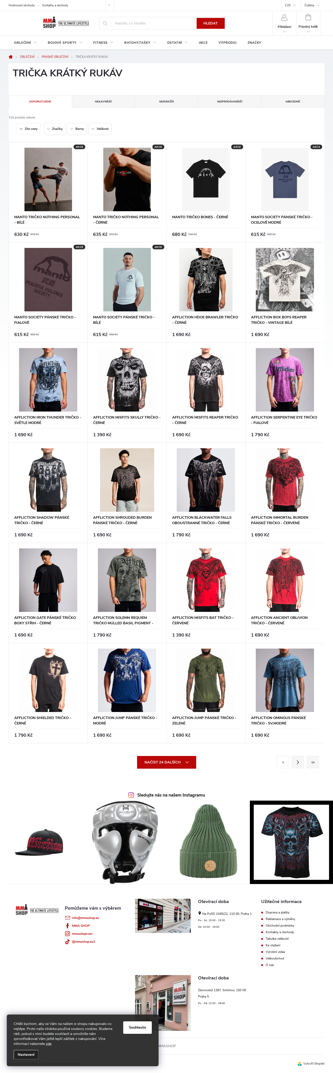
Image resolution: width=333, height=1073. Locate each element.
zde (48, 1043)
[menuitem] (25, 43)
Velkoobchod (275, 958)
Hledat (210, 23)
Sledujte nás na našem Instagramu (171, 795)
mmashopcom (82, 934)
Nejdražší (166, 101)
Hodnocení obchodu (22, 5)
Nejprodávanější (229, 101)
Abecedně (292, 101)
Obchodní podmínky (280, 926)
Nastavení (26, 1054)
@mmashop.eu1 (83, 942)
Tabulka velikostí (277, 939)
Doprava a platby (278, 912)
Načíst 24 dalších (163, 762)
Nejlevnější (103, 101)
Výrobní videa (275, 952)
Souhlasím (137, 1027)
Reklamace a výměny (280, 919)
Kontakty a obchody (55, 5)
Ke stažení (273, 945)
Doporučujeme (40, 101)
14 (312, 762)
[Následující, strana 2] (298, 762)
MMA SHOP (81, 926)
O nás (270, 965)
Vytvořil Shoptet (313, 1064)
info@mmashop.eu (85, 918)
